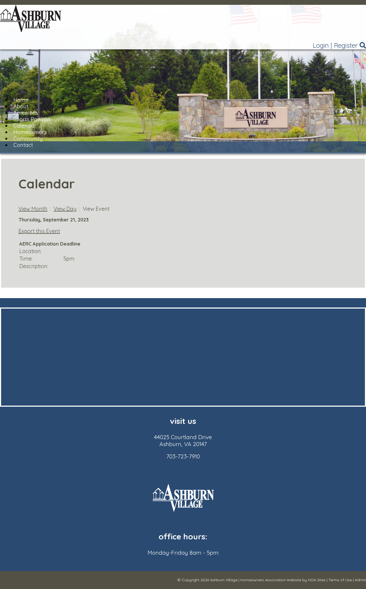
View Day (65, 208)
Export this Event (39, 231)
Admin (360, 579)
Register (346, 45)
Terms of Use (340, 579)
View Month (32, 208)
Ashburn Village (223, 579)
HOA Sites (317, 579)
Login (321, 45)
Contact (23, 145)
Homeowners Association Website (270, 579)
